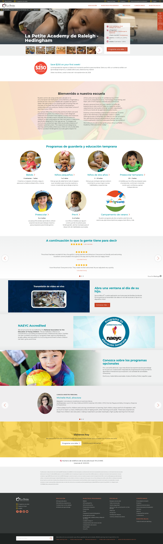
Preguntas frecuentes (142, 513)
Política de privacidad (76, 539)
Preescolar (131, 174)
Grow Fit (85, 529)
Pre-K (84, 511)
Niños (64, 174)
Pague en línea (111, 1)
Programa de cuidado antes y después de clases (93, 518)
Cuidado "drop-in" (88, 520)
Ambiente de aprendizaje (63, 507)
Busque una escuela (115, 501)
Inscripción (113, 512)
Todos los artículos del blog (143, 521)
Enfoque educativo (61, 501)
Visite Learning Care (61, 539)
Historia (138, 511)
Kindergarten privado (89, 515)
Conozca (101, 305)
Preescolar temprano (89, 507)
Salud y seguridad (115, 505)
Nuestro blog (154, 5)
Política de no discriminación (107, 539)
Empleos (122, 1)
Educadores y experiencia (63, 503)
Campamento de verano (90, 525)
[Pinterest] (24, 511)
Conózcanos (139, 5)
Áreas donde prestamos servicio (127, 539)
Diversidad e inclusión (142, 501)
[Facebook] (17, 511)
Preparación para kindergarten (91, 513)
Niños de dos (97, 174)
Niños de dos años (88, 505)
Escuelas (126, 5)
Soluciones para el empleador (139, 1)
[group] (30, 50)
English (154, 1)
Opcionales (86, 527)
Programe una (116, 49)
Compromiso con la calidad (63, 505)
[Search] (51, 538)
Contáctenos (124, 35)
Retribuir (138, 509)
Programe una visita (21, 1)
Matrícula (112, 510)
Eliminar (36, 9)
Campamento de (114, 214)
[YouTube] (27, 511)
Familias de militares (115, 514)
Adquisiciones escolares (143, 505)
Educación (92, 5)
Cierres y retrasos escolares (117, 516)
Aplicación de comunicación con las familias (119, 507)
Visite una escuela (115, 503)
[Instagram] (20, 511)
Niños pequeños (87, 503)
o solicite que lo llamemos (92, 443)
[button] (79, 276)
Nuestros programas (110, 5)
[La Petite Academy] (8, 6)
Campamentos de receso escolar (92, 522)
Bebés (85, 501)
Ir (30, 9)
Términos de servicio (90, 539)
